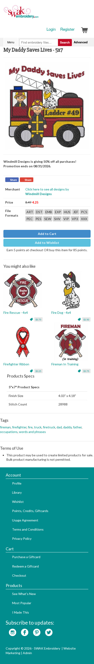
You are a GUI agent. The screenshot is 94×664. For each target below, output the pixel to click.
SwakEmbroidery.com (37, 14)
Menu (10, 42)
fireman (5, 427)
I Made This (20, 612)
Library (17, 492)
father (77, 427)
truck (38, 427)
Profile (16, 483)
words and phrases (32, 432)
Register (67, 29)
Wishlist (18, 502)
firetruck (49, 427)
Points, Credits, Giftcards (30, 511)
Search (65, 42)
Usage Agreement (25, 520)
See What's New (24, 594)
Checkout (19, 575)
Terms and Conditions (28, 529)
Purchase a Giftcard (26, 557)
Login (51, 29)
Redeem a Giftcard (25, 566)
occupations (9, 432)
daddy (67, 427)
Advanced (81, 42)
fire (30, 427)
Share (13, 180)
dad (59, 427)
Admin (27, 653)
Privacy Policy (21, 538)
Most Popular (21, 603)
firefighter (19, 427)
